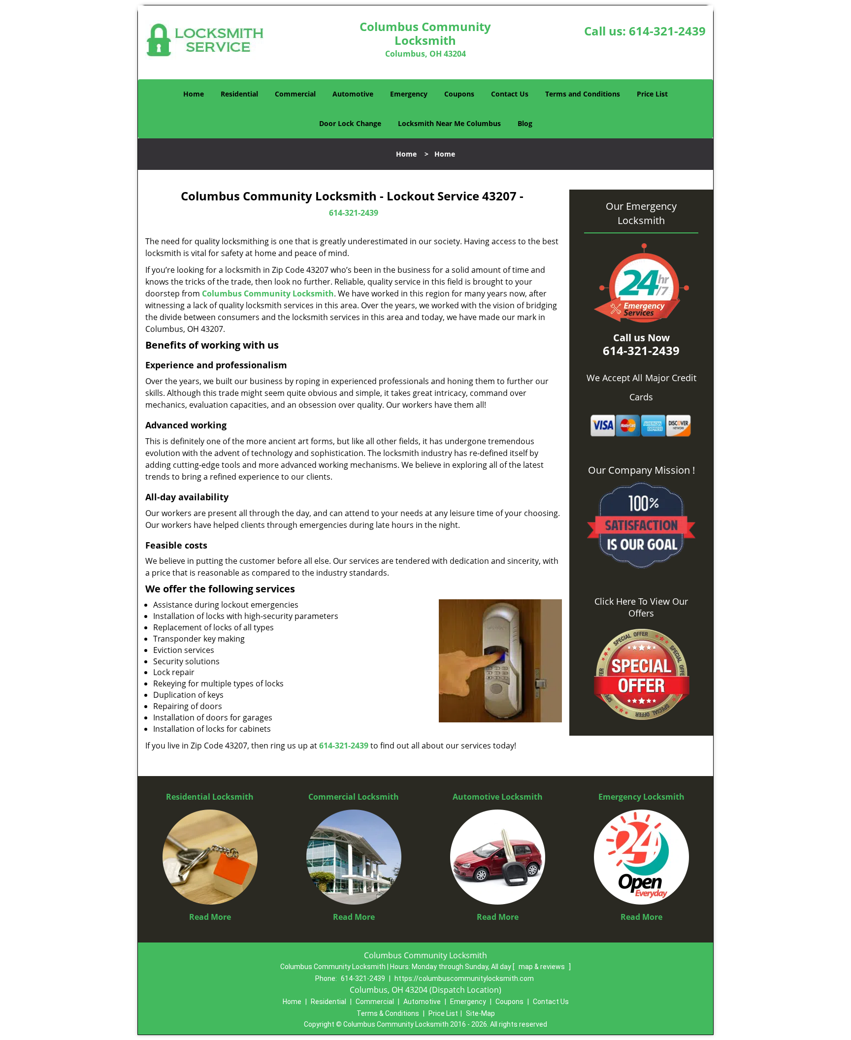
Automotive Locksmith (498, 796)
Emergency (408, 93)
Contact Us (509, 93)
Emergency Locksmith (641, 796)
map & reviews (542, 967)
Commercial (295, 93)
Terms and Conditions (582, 93)
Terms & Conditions (388, 1013)
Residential (239, 93)
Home (193, 93)
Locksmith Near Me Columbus (449, 123)
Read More (210, 916)
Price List (652, 93)
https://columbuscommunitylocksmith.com (464, 978)
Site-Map (480, 1013)
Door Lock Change (350, 123)
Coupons (459, 93)
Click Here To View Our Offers (641, 607)
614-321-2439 (667, 31)
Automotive (352, 93)
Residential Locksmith (210, 796)
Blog (525, 123)
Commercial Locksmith (353, 796)
